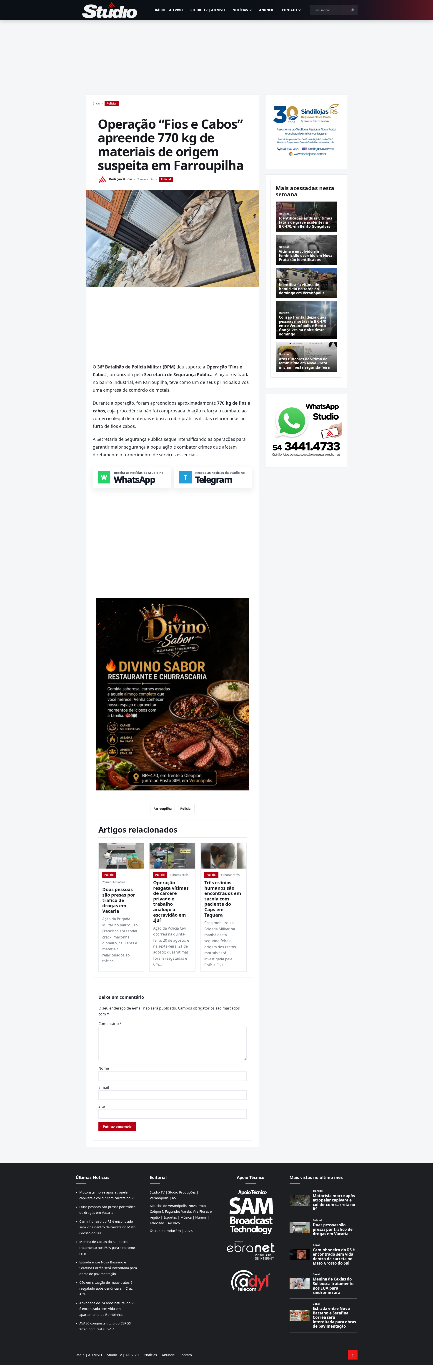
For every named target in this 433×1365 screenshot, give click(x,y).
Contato (289, 10)
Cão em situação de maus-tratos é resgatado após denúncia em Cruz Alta (106, 1288)
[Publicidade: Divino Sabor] (172, 694)
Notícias (240, 10)
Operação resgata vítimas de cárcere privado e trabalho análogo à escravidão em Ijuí (171, 901)
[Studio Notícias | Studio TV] (110, 10)
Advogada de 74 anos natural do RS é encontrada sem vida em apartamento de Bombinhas (107, 1309)
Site (101, 1106)
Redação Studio (120, 179)
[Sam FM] (250, 1212)
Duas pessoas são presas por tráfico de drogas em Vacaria (118, 900)
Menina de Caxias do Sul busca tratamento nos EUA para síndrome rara (107, 1247)
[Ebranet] (250, 1250)
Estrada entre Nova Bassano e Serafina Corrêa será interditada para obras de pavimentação (108, 1268)
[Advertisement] (216, 54)
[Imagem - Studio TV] (306, 429)
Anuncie (266, 10)
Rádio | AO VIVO (169, 10)
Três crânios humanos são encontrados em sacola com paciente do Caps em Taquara (222, 898)
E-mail (103, 1087)
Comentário (110, 1023)
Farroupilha (162, 808)
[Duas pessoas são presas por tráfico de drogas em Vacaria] (121, 856)
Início (96, 103)
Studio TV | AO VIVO (207, 10)
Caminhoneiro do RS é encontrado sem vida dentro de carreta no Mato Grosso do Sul (107, 1227)
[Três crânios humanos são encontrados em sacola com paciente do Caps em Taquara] (223, 856)
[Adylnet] (250, 1280)
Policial (112, 103)
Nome (103, 1068)
